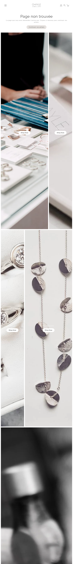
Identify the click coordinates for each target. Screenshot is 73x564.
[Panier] (68, 5)
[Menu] (5, 5)
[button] (65, 5)
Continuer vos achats (36, 27)
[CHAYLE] (36, 5)
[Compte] (61, 5)
